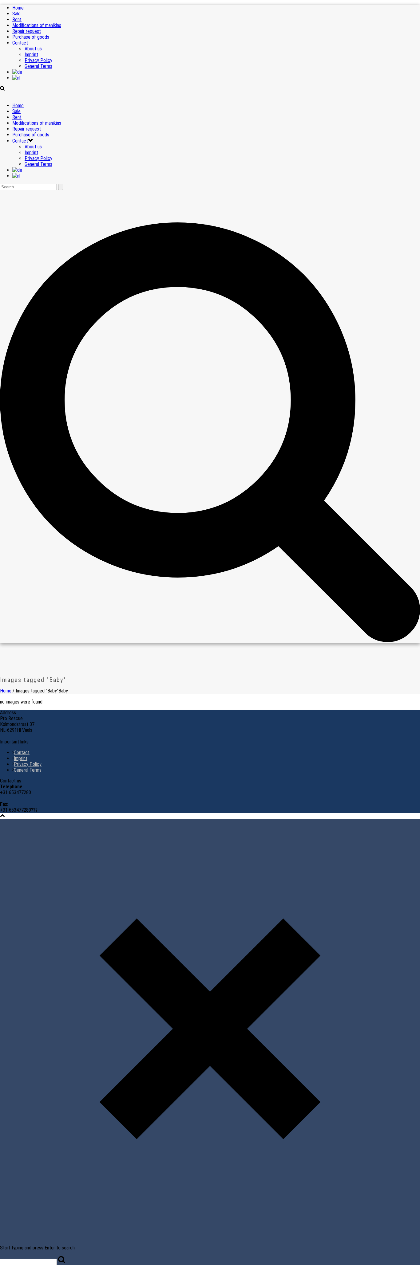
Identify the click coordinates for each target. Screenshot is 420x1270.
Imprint (31, 54)
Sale (16, 14)
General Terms (38, 66)
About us (33, 49)
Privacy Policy (38, 60)
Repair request (26, 31)
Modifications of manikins (36, 25)
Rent (17, 19)
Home (18, 8)
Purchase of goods (30, 37)
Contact (20, 43)
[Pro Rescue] (1, 95)
